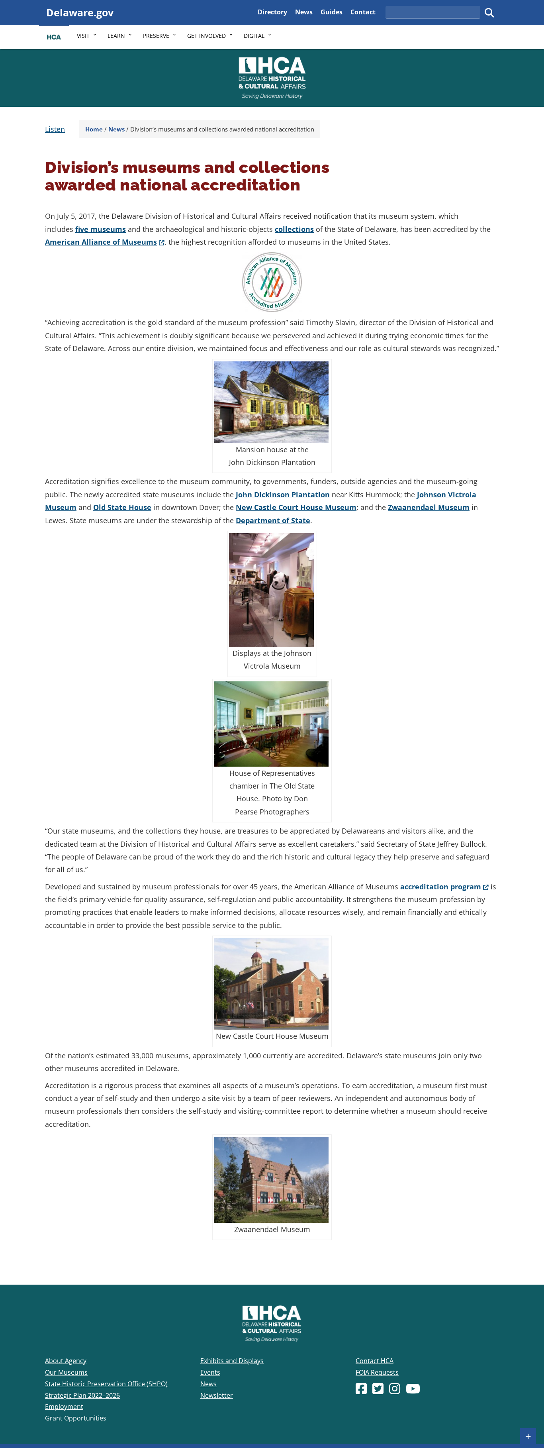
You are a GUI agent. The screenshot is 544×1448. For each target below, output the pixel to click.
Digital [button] (254, 35)
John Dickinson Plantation (283, 494)
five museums (100, 229)
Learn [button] (116, 35)
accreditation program (444, 886)
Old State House (122, 507)
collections (294, 229)
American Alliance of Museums (104, 242)
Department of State (273, 520)
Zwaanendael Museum (429, 507)
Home (94, 129)
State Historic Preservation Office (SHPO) (106, 1383)
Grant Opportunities (75, 1418)
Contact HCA (374, 1360)
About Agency (65, 1360)
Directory (272, 11)
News (304, 11)
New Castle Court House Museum (296, 507)
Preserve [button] (156, 35)
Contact (363, 11)
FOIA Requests (377, 1372)
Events (210, 1372)
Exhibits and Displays (232, 1360)
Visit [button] (83, 35)
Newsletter (216, 1395)
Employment (64, 1406)
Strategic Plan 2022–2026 (82, 1395)
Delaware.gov (79, 12)
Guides (331, 11)
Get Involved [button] (206, 35)
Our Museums (66, 1372)
